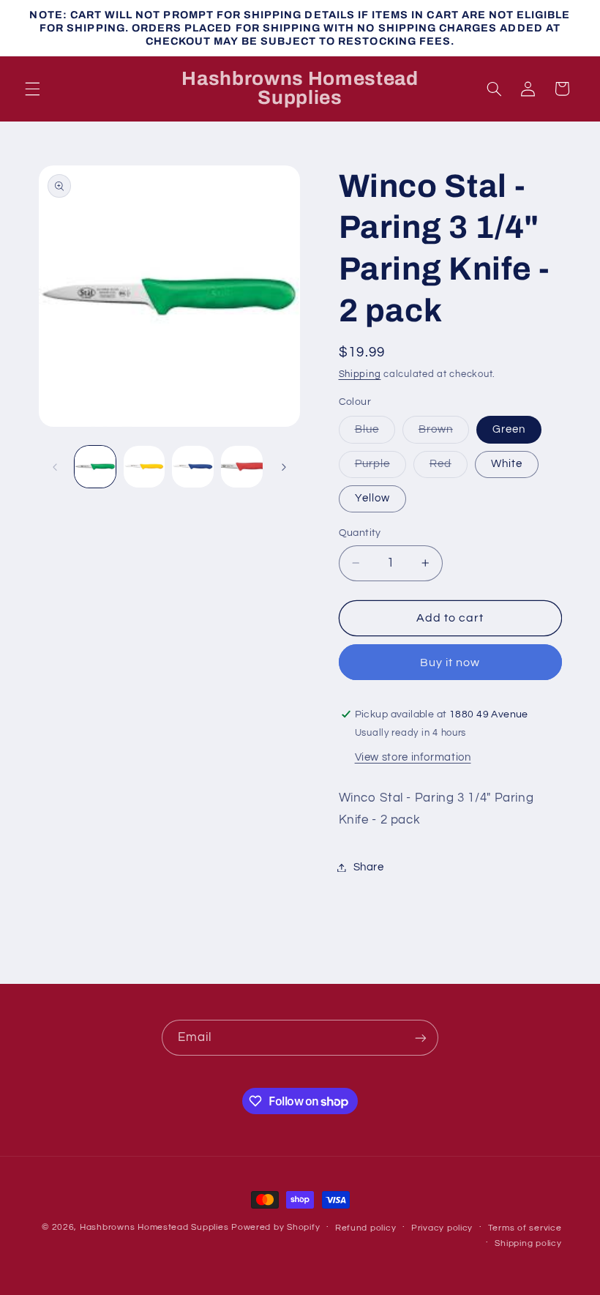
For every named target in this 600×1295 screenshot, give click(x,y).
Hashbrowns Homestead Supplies (154, 1227)
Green (508, 429)
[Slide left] (55, 467)
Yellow (372, 498)
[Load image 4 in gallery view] (241, 466)
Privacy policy (442, 1228)
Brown (444, 433)
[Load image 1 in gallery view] (95, 466)
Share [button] (368, 867)
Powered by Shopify (275, 1227)
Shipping (360, 374)
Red (449, 468)
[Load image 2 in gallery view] (144, 466)
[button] (32, 88)
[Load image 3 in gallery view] (192, 466)
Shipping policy (528, 1243)
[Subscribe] (421, 1038)
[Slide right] (284, 467)
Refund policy (366, 1228)
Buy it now (450, 662)
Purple (380, 468)
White (506, 463)
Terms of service (525, 1228)
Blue (375, 433)
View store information (413, 757)
